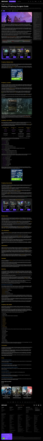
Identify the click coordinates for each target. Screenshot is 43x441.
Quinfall (35, 426)
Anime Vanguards (11, 415)
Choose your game (11, 1)
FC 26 (18, 420)
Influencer (11, 410)
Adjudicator (13, 131)
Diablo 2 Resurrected (20, 418)
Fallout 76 (11, 420)
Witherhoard (4, 319)
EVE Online (2, 420)
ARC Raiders (27, 415)
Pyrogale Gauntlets (5, 227)
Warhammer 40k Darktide (12, 430)
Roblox (18, 427)
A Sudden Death (13, 129)
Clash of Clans (2, 417)
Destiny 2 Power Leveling (27, 116)
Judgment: (3, 150)
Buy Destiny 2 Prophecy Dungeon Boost (11, 36)
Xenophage (3, 292)
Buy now (7, 209)
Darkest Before (28, 131)
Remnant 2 (2, 427)
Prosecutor (5, 131)
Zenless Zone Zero (11, 432)
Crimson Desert (27, 417)
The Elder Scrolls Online (20, 429)
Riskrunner (3, 325)
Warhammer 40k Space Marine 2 (21, 430)
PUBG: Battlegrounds (20, 426)
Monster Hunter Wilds (12, 424)
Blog (1, 408)
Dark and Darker (35, 417)
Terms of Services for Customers (29, 409)
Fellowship (27, 420)
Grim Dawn (27, 421)
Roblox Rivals (27, 427)
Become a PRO (2, 410)
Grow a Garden (35, 421)
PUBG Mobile (11, 426)
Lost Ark (19, 423)
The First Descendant (36, 429)
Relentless (5, 129)
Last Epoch (2, 423)
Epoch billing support (20, 409)
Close (6, 438)
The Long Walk (4, 142)
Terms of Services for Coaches (29, 408)
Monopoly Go (2, 424)
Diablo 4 (27, 418)
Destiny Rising (11, 418)
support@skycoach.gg (37, 408)
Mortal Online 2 (19, 424)
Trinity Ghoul (4, 324)
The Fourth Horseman (5, 290)
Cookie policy (27, 411)
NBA (34, 424)
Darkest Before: (4, 151)
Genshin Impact (19, 421)
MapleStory (27, 423)
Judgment (28, 129)
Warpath (27, 430)
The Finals (27, 429)
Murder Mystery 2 (27, 424)
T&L (1, 429)
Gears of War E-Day (12, 421)
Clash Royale (11, 417)
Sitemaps (19, 408)
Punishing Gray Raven (28, 426)
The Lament (3, 291)
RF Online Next (11, 427)
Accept (3, 438)
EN (35, 1)
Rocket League (35, 427)
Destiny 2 (2, 418)
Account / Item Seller (12, 409)
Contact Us (2, 409)
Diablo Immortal (35, 418)
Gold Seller (11, 408)
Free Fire (2, 421)
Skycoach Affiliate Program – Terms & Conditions (29, 410)
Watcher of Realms (36, 430)
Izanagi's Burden (4, 326)
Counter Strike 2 (19, 417)
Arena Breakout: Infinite (36, 415)
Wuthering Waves (3, 432)
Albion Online (2, 415)
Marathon (35, 423)
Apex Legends (19, 415)
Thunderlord (4, 320)
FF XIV (34, 420)
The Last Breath (4, 143)
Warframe (2, 430)
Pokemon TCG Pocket (3, 426)
